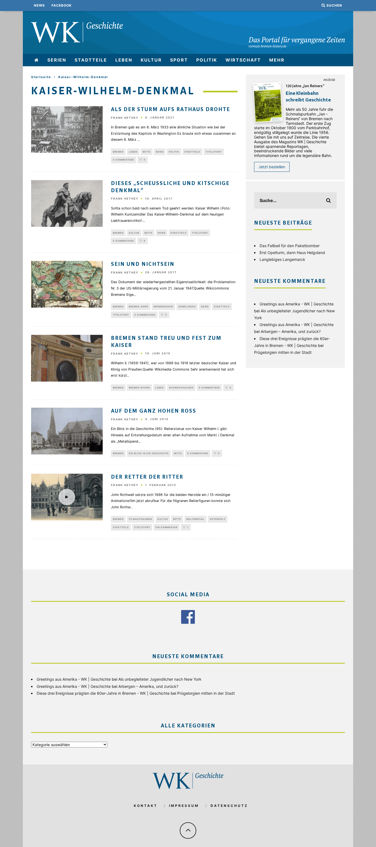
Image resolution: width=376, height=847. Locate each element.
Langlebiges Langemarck (282, 259)
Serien (56, 60)
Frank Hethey (124, 117)
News (39, 5)
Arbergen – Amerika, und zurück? (291, 331)
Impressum (184, 806)
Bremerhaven (163, 306)
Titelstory (214, 151)
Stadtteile (91, 60)
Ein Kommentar (167, 527)
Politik (206, 60)
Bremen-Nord (138, 306)
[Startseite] (36, 60)
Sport (179, 60)
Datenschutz (229, 806)
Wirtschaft (243, 60)
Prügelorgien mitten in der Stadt (283, 352)
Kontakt (145, 806)
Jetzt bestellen (271, 166)
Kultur (151, 60)
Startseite (41, 77)
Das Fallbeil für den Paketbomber (290, 245)
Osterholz (217, 519)
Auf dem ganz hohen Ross (153, 411)
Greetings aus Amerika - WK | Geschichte (297, 304)
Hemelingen (187, 306)
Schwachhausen (181, 387)
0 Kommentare (123, 159)
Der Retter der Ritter (147, 477)
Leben (123, 60)
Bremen (118, 151)
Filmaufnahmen (140, 519)
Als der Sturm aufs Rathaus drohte (170, 109)
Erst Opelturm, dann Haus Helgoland (292, 252)
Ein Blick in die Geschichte (149, 453)
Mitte (147, 151)
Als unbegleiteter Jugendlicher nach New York (159, 679)
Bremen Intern (139, 387)
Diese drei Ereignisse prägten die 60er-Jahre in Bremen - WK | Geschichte (103, 693)
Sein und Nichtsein (143, 264)
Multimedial (195, 519)
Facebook (61, 5)
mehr (277, 60)
